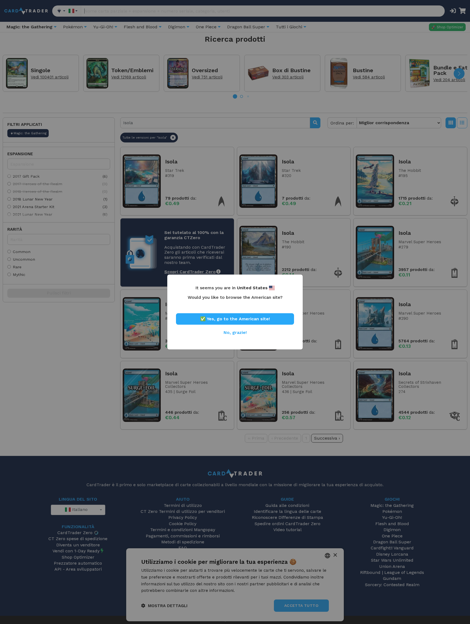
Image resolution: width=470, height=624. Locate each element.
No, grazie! (235, 332)
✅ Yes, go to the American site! (235, 318)
